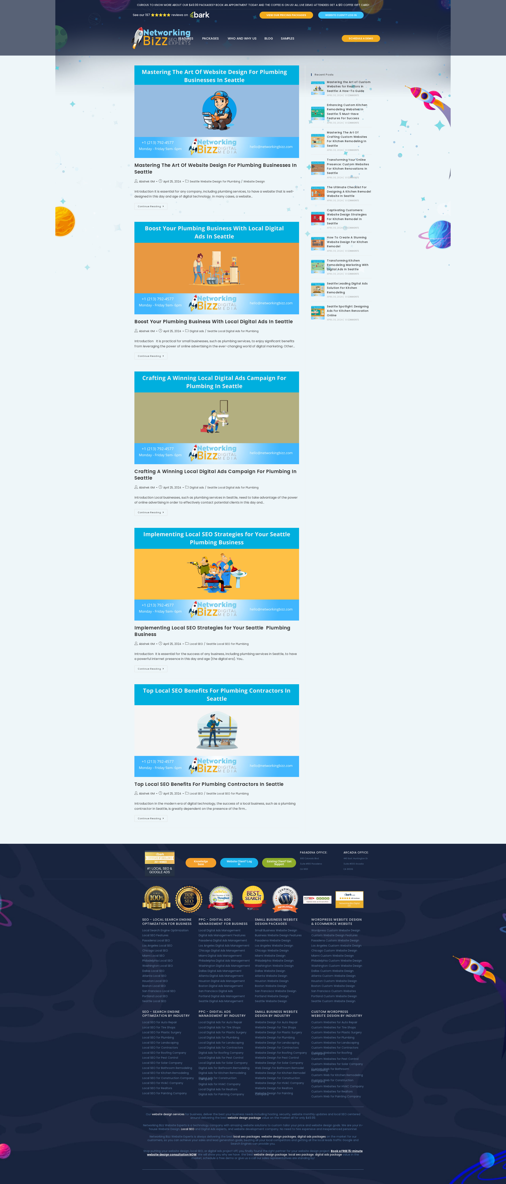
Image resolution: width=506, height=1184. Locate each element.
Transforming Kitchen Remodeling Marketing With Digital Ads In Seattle (347, 265)
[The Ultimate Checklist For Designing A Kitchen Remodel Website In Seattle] (318, 193)
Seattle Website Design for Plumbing (215, 181)
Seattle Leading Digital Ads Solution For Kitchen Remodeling (347, 288)
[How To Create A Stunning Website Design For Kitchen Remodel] (318, 243)
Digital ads (197, 331)
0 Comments (352, 95)
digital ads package (328, 1155)
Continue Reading (152, 205)
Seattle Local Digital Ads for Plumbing (233, 331)
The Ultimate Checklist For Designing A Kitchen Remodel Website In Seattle (349, 191)
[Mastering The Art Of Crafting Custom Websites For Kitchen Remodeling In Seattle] (318, 140)
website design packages (278, 1137)
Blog (268, 38)
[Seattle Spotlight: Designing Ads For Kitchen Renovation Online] (318, 312)
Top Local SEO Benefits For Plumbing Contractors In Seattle (209, 784)
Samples (287, 38)
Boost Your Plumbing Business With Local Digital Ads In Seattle (213, 321)
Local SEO (196, 644)
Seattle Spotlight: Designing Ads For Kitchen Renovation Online (348, 310)
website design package (244, 1118)
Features (185, 38)
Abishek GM (147, 181)
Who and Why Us (242, 38)
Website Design (254, 181)
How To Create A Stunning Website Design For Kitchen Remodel (347, 241)
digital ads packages (311, 1137)
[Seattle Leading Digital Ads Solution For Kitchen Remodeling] (318, 289)
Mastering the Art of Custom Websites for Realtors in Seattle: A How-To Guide (348, 86)
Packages (210, 38)
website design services (167, 1114)
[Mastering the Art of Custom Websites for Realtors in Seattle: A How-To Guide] (318, 88)
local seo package (301, 1155)
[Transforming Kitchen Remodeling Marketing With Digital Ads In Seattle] (318, 266)
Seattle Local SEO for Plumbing (227, 644)
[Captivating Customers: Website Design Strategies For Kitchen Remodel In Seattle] (318, 218)
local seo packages (246, 1137)
